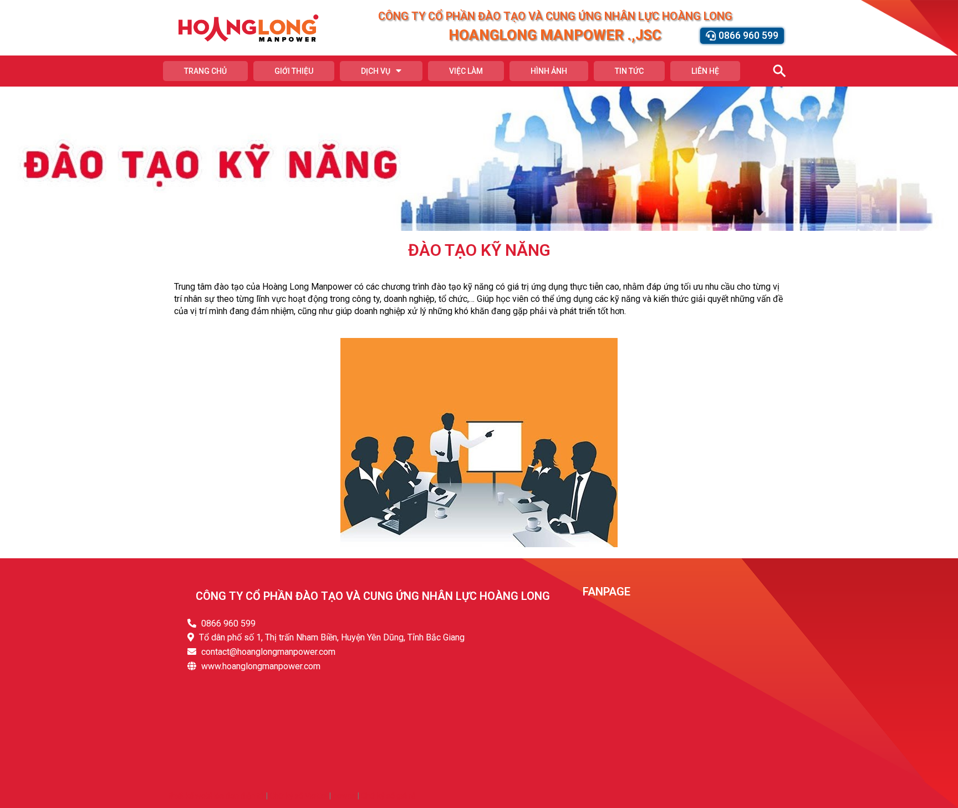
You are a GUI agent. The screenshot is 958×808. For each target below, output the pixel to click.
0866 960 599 (228, 623)
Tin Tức (629, 71)
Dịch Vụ (375, 71)
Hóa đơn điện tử (237, 795)
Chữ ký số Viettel (298, 795)
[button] (742, 36)
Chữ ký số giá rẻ (388, 795)
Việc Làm (466, 71)
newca (344, 795)
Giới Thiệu (293, 71)
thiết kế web (189, 795)
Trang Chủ (205, 71)
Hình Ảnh (549, 71)
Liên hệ (705, 71)
